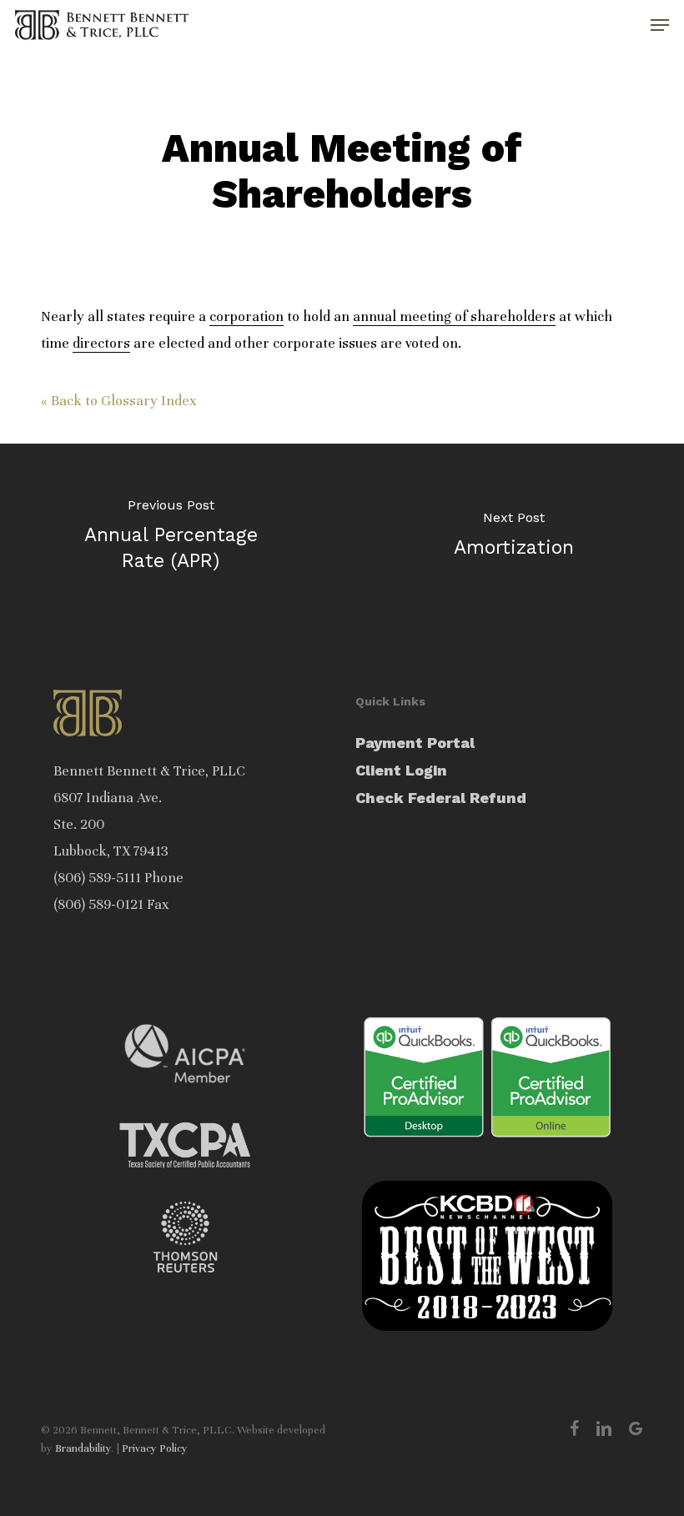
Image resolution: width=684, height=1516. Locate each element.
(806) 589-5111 (97, 877)
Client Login (401, 770)
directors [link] (101, 343)
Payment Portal (415, 742)
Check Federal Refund (440, 797)
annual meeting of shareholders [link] (454, 316)
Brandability (83, 1448)
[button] (660, 25)
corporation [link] (246, 316)
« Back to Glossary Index (119, 400)
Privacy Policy (155, 1448)
